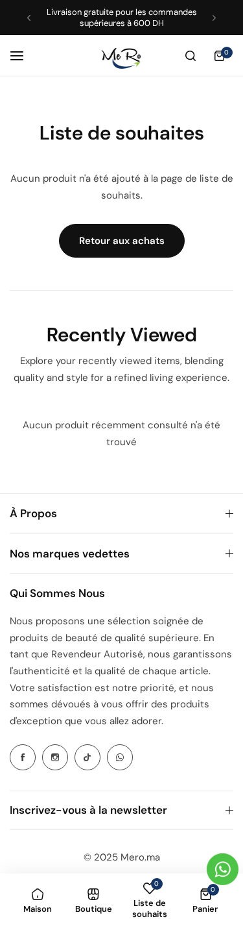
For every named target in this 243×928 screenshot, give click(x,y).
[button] (28, 17)
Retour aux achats (122, 240)
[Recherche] (190, 56)
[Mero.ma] (121, 55)
